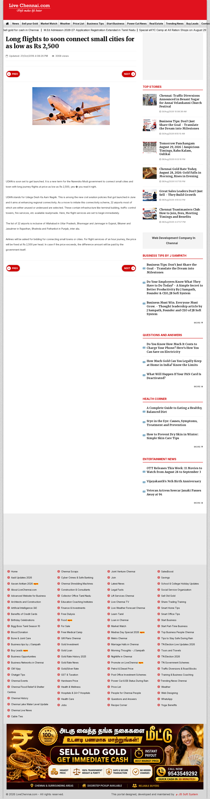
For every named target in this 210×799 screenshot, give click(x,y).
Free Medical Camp (71, 632)
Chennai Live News (21, 710)
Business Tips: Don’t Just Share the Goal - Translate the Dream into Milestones (179, 125)
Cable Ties (16, 716)
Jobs (64, 705)
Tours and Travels (171, 650)
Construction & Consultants (75, 589)
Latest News (117, 583)
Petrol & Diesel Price (122, 668)
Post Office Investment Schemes (128, 674)
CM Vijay (15, 668)
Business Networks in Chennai (27, 662)
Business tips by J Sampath (25, 644)
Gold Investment (70, 644)
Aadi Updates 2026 (21, 577)
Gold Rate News (70, 662)
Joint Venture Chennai (123, 571)
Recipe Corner (119, 705)
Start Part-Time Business (174, 626)
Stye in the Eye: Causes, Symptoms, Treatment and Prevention (172, 423)
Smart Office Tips (170, 614)
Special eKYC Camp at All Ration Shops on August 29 (151, 30)
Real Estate (156, 23)
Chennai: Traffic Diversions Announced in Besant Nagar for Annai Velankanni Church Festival (180, 101)
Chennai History (19, 698)
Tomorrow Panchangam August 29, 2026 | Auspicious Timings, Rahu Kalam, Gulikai (179, 149)
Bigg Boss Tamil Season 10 (25, 626)
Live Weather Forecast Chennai (128, 608)
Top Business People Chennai (177, 632)
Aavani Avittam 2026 (21, 583)
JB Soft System (188, 794)
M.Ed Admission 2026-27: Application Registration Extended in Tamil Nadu (68, 30)
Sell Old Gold (168, 595)
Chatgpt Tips (17, 674)
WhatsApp (166, 699)
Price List (78, 23)
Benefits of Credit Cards (23, 614)
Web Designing (169, 693)
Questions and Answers (124, 699)
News (15, 23)
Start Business (115, 23)
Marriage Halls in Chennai (125, 644)
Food (64, 620)
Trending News (175, 23)
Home (14, 571)
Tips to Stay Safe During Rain (177, 638)
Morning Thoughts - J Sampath (128, 650)
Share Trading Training (173, 601)
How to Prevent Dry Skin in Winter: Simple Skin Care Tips (173, 436)
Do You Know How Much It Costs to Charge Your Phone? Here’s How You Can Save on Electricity (173, 348)
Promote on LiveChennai (124, 662)
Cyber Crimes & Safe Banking (77, 577)
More (197, 322)
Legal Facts (117, 589)
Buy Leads (192, 23)
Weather (65, 23)
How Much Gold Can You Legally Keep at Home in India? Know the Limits (174, 363)
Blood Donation (19, 632)
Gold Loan (66, 650)
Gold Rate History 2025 (73, 656)
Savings (165, 577)
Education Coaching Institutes (77, 601)
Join (113, 577)
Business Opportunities (23, 656)
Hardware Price (69, 680)
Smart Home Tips (170, 608)
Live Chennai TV (120, 601)
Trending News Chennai (174, 680)
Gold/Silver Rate (70, 668)
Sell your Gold (30, 23)
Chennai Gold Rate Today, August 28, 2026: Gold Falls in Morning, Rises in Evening (180, 172)
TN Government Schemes (175, 662)
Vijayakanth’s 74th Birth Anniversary (174, 481)
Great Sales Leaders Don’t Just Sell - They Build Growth (181, 193)
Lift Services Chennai (122, 595)
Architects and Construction (25, 601)
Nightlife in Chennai (121, 656)
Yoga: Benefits (169, 705)
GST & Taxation (69, 674)
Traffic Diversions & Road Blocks (179, 668)
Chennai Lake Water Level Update (29, 704)
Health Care (67, 699)
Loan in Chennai (119, 620)
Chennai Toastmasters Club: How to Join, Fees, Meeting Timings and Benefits (179, 213)
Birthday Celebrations (22, 620)
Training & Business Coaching (177, 674)
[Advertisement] (130, 8)
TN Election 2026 (170, 656)
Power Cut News (137, 23)
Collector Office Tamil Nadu (76, 595)
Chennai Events (19, 680)
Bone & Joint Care (20, 638)
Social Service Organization (176, 589)
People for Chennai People (126, 693)
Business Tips (95, 23)
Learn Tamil (117, 614)
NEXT (127, 74)
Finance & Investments (73, 608)
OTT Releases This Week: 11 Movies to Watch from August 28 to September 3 (174, 470)
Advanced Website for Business (28, 595)
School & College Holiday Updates (180, 583)
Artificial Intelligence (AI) (23, 608)
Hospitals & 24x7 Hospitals (75, 693)
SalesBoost (167, 571)
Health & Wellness (71, 686)
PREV (15, 74)
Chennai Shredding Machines (77, 583)
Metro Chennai (119, 638)
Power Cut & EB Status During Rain (129, 680)
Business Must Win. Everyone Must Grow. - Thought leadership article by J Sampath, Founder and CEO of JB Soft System (174, 308)
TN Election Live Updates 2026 (178, 644)
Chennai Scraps (69, 571)
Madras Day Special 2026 (125, 632)
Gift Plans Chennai (71, 638)
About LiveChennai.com (23, 589)
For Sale (65, 626)
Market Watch (49, 23)
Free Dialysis (68, 614)
